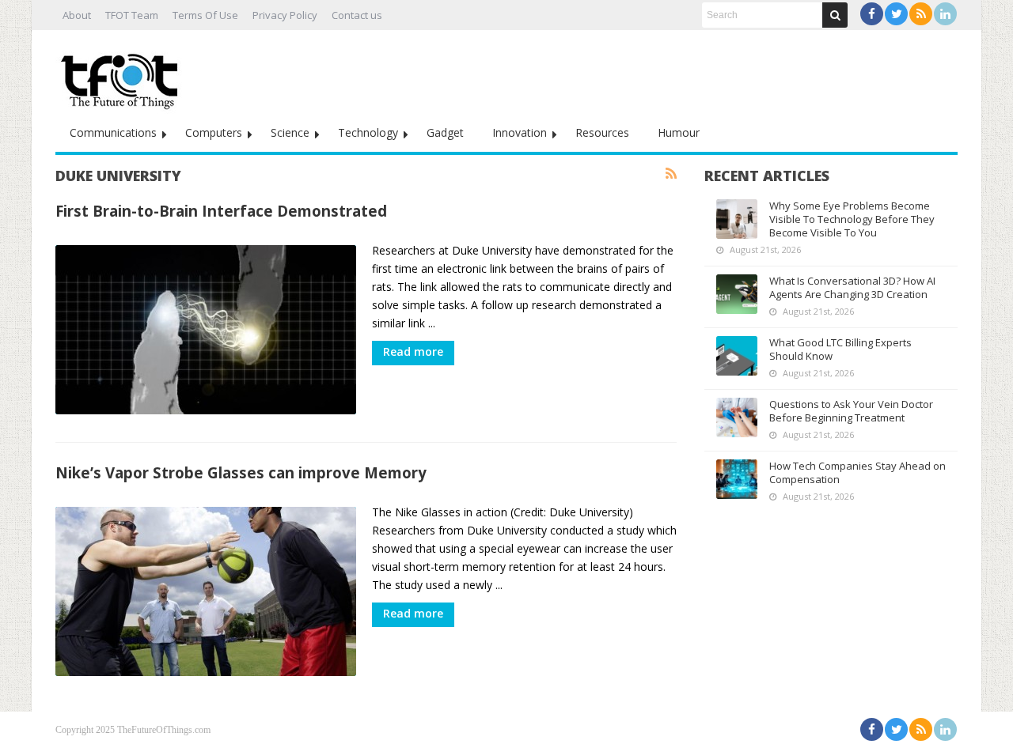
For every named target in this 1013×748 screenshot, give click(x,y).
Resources (602, 132)
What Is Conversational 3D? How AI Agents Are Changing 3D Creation (852, 287)
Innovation (519, 132)
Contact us (357, 15)
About (77, 15)
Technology (368, 132)
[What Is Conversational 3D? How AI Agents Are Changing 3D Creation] (736, 294)
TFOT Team (131, 15)
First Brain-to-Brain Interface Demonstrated (221, 211)
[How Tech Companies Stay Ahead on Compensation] (736, 479)
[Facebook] (871, 13)
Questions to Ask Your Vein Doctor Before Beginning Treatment (851, 411)
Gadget (445, 132)
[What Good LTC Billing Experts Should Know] (736, 356)
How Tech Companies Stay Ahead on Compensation (857, 472)
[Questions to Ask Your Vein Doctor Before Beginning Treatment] (736, 417)
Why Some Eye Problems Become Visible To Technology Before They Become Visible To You (852, 219)
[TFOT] (122, 76)
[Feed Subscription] (671, 174)
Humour (679, 132)
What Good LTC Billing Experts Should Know (840, 349)
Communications (113, 132)
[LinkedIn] (945, 13)
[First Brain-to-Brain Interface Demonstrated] (205, 329)
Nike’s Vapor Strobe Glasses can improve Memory (241, 472)
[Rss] (921, 13)
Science (290, 132)
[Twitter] (896, 13)
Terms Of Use (205, 15)
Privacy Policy (284, 15)
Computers (213, 132)
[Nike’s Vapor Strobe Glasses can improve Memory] (205, 591)
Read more (413, 351)
